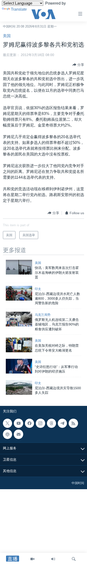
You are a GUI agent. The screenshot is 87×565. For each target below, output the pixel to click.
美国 (7, 36)
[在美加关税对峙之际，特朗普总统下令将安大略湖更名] (19, 345)
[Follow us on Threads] (51, 423)
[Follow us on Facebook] (29, 423)
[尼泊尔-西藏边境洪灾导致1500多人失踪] (19, 387)
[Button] (78, 65)
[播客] (7, 434)
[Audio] (53, 559)
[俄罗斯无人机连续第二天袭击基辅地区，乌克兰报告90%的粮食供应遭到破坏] (19, 319)
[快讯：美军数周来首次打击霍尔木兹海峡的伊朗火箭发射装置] (19, 267)
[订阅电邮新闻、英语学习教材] (18, 434)
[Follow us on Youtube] (18, 423)
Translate (19, 9)
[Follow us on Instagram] (40, 423)
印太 (38, 289)
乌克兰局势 (43, 315)
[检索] (73, 559)
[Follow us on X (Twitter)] (7, 423)
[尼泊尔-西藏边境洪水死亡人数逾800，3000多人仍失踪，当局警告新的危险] (19, 293)
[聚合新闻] (73, 423)
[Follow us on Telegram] (62, 423)
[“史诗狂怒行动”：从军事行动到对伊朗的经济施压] (19, 366)
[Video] (32, 559)
